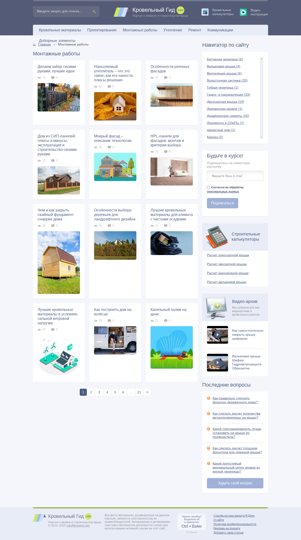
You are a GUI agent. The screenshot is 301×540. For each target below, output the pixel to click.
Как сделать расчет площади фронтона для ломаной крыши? (237, 450)
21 (139, 392)
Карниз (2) (215, 137)
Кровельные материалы (60, 30)
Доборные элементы (57, 41)
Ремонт (194, 30)
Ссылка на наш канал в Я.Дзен (234, 515)
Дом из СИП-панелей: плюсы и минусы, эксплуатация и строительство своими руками (57, 145)
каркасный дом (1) (221, 130)
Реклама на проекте (227, 528)
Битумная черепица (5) (225, 59)
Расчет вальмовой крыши (226, 282)
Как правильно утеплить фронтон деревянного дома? (235, 400)
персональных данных (223, 191)
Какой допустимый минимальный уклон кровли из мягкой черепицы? (236, 467)
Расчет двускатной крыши (227, 264)
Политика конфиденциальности (235, 524)
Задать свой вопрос (235, 483)
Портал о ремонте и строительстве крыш (160, 12)
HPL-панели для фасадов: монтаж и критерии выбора (167, 140)
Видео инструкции (259, 12)
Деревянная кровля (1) (224, 109)
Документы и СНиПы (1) (225, 123)
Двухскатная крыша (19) (225, 101)
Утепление (172, 30)
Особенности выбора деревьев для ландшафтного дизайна (114, 214)
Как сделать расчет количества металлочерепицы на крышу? (236, 415)
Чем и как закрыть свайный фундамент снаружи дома (56, 214)
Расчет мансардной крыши (228, 273)
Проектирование (102, 30)
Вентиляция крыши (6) (224, 73)
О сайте (219, 520)
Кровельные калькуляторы (223, 12)
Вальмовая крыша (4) (223, 66)
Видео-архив (246, 307)
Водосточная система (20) (227, 80)
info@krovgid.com (78, 525)
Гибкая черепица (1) (222, 87)
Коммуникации (220, 30)
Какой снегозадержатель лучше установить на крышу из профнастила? (237, 433)
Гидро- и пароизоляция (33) (228, 94)
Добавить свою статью (229, 532)
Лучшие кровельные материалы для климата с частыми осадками (171, 214)
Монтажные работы (140, 30)
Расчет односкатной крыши (228, 255)
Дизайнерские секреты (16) (228, 116)
